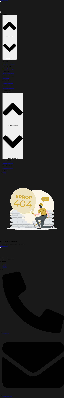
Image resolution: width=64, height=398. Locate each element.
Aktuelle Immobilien (7, 163)
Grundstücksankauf (7, 83)
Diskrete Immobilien (7, 168)
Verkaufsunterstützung (8, 88)
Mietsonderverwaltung (8, 73)
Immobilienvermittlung (8, 64)
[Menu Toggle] (0, 12)
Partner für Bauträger (8, 68)
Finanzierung (5, 78)
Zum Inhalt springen (4, 0)
